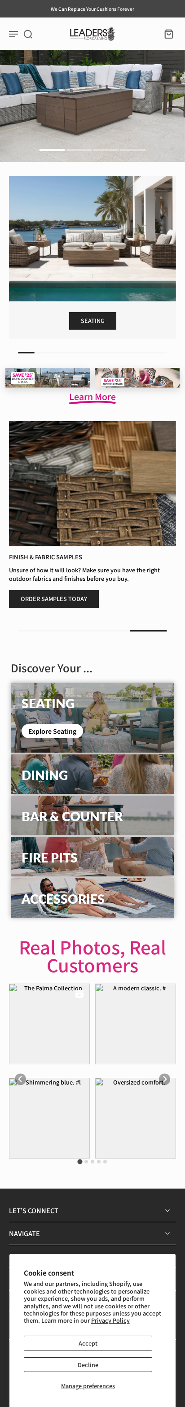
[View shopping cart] (166, 34)
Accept (88, 1343)
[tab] (52, 151)
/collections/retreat (26, 54)
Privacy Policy (110, 1320)
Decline (88, 1364)
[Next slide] (164, 1079)
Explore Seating (52, 731)
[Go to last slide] (20, 1079)
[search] (28, 34)
